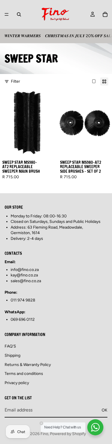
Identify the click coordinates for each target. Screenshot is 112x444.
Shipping (12, 355)
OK (104, 409)
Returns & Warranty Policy (28, 364)
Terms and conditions (24, 373)
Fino (44, 433)
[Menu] (6, 14)
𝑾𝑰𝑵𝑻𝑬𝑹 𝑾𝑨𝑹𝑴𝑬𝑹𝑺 (22, 35)
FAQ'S (10, 346)
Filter (15, 81)
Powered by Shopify (68, 433)
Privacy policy (17, 382)
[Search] (19, 14)
